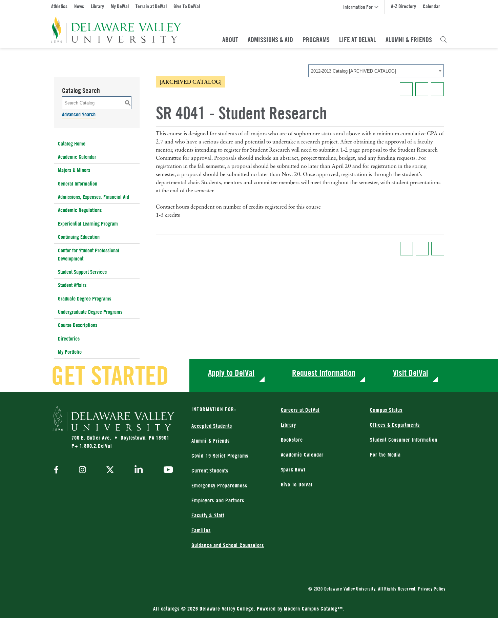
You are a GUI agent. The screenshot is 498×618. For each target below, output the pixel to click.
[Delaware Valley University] (116, 29)
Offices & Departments (395, 424)
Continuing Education (79, 236)
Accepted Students (211, 425)
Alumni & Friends (409, 39)
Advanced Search (79, 114)
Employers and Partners (217, 500)
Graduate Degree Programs (84, 298)
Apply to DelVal (231, 372)
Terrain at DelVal (151, 6)
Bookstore (292, 439)
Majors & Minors (74, 170)
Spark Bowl (293, 469)
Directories (69, 338)
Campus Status (386, 409)
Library (97, 6)
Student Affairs (72, 285)
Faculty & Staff (207, 515)
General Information (77, 183)
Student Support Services (82, 271)
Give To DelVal (186, 6)
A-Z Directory (403, 6)
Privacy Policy (431, 589)
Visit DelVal (410, 372)
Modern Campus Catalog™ (313, 608)
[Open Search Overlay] (443, 39)
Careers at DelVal (300, 409)
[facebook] (58, 470)
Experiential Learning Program (88, 223)
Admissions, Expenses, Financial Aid (93, 196)
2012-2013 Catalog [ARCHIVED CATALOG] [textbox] (353, 71)
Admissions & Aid (270, 39)
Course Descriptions (77, 325)
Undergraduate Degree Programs (90, 311)
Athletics (59, 6)
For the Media (385, 454)
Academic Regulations (80, 210)
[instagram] (82, 470)
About (230, 39)
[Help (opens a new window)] (437, 89)
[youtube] (166, 470)
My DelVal (120, 6)
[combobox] (376, 70)
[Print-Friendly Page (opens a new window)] (421, 89)
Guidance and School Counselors (227, 545)
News (79, 6)
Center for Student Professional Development (88, 254)
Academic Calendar (77, 156)
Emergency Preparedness (219, 485)
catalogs (170, 608)
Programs (316, 39)
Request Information (323, 372)
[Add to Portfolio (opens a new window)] (406, 89)
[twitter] (110, 470)
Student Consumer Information (403, 439)
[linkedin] (138, 470)
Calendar (431, 6)
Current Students (209, 470)
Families (200, 530)
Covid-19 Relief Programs (219, 455)
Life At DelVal (357, 39)
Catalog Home (71, 143)
